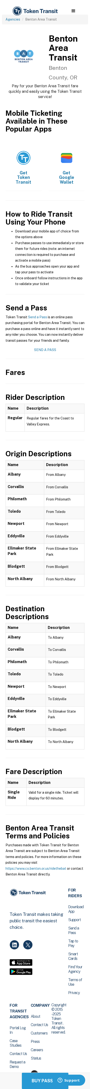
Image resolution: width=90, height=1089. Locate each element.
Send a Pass (37, 317)
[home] (35, 11)
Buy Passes (45, 1080)
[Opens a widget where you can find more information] (68, 1081)
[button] (73, 11)
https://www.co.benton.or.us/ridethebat (36, 868)
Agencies (13, 19)
